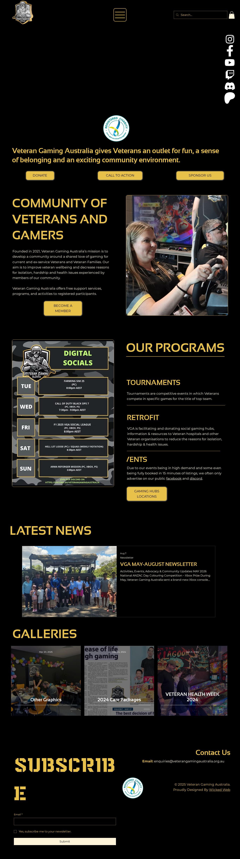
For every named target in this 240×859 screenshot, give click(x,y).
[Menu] (120, 14)
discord (196, 478)
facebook (173, 478)
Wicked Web (219, 790)
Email (18, 814)
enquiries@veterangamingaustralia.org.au (189, 761)
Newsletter (127, 557)
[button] (232, 15)
